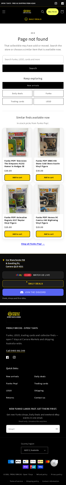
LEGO (48, 101)
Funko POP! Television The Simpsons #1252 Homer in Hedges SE (15, 163)
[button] (3, 11)
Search (33, 68)
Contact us (39, 397)
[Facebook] (62, 3)
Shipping (39, 390)
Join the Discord (35, 292)
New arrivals (33, 85)
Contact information (50, 481)
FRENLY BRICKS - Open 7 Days (21, 474)
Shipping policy (32, 481)
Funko (49, 93)
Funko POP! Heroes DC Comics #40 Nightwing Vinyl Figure (47, 220)
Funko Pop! (12, 383)
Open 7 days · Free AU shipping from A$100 (18, 3)
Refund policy (42, 474)
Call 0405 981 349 (15, 350)
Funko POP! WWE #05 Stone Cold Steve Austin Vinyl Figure (48, 163)
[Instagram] (55, 3)
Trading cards (17, 101)
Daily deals (17, 93)
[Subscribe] (56, 429)
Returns (10, 397)
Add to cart (17, 177)
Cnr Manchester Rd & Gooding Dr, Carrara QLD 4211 (13, 263)
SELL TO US (52, 12)
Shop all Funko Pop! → (33, 243)
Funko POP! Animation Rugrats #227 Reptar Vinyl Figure (15, 220)
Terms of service (16, 481)
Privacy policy (56, 474)
